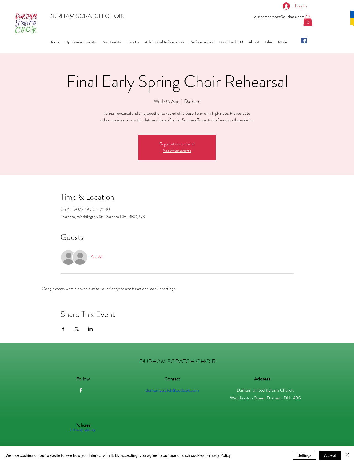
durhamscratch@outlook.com (279, 16)
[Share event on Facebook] (63, 329)
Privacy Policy (219, 455)
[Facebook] (304, 40)
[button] (308, 20)
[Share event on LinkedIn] (90, 329)
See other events (177, 150)
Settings (304, 455)
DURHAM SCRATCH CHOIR (86, 16)
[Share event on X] (76, 329)
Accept (330, 455)
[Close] (347, 455)
